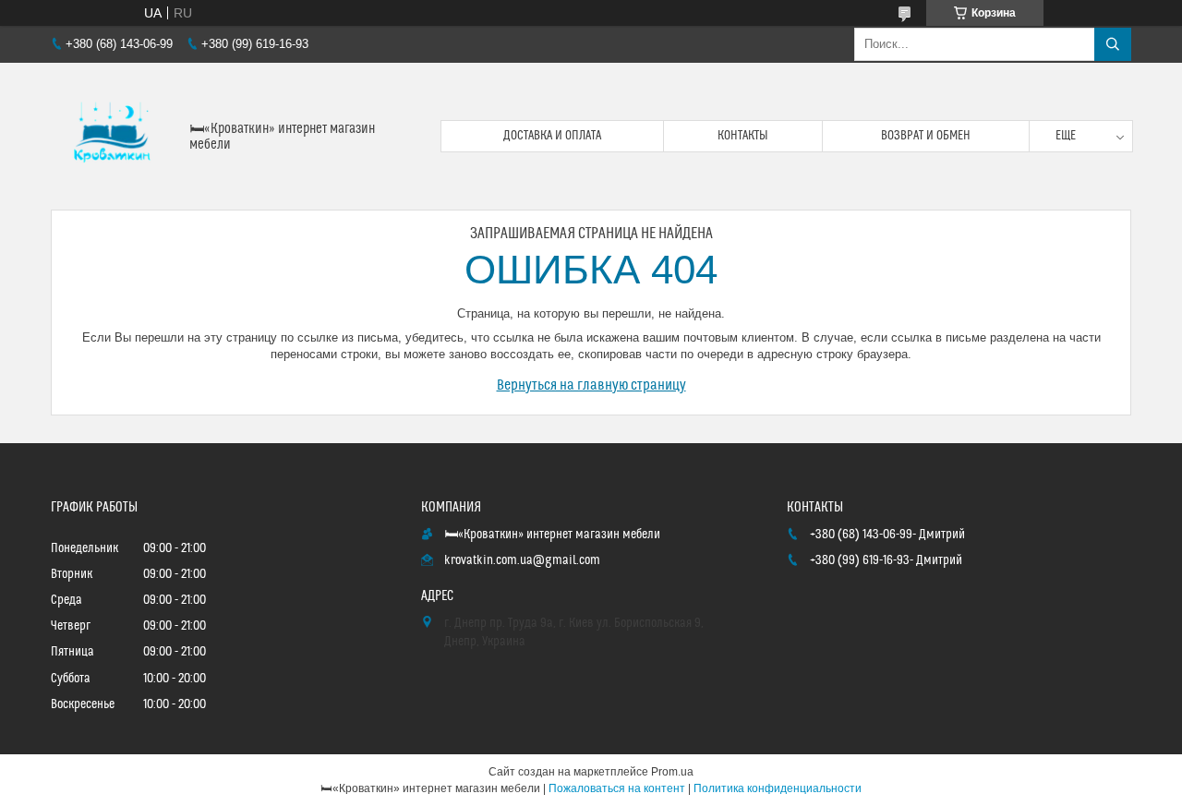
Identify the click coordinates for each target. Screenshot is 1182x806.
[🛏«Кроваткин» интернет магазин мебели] (113, 136)
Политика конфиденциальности (778, 788)
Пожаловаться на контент (617, 788)
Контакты (743, 135)
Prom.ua (672, 771)
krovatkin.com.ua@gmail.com (522, 560)
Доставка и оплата (552, 135)
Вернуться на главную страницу (591, 385)
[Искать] (1112, 44)
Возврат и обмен (926, 135)
